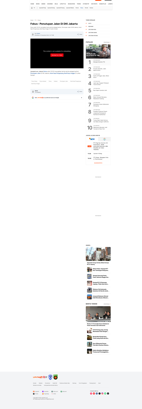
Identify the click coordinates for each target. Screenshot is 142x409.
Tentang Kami (92, 383)
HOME (32, 4)
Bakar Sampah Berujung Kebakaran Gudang (99, 97)
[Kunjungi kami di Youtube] (94, 393)
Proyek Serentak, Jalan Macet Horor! (99, 69)
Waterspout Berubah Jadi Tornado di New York (100, 128)
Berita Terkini (91, 304)
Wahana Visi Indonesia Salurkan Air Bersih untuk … (101, 290)
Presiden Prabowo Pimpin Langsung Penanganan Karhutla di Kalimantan (100, 113)
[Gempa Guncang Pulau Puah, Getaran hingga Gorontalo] (89, 276)
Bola (56, 4)
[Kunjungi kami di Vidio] (91, 393)
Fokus (81, 7)
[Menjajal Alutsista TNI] (98, 51)
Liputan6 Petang (60, 7)
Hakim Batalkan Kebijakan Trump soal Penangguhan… (101, 351)
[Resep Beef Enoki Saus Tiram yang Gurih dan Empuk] (89, 337)
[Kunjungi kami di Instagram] (102, 393)
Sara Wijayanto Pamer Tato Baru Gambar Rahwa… (101, 344)
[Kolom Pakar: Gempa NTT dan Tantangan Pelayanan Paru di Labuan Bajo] (89, 269)
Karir (99, 383)
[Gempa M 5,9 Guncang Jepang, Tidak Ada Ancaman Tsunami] (89, 283)
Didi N (38, 33)
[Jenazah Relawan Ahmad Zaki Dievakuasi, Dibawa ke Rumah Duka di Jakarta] (89, 296)
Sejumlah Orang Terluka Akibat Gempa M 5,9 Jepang (98, 263)
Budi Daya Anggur (69, 73)
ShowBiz (50, 4)
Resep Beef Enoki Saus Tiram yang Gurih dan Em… (101, 337)
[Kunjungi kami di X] (100, 393)
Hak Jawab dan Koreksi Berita (51, 385)
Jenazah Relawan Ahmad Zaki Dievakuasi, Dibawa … (101, 297)
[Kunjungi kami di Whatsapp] (105, 393)
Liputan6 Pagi (42, 7)
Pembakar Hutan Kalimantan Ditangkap (101, 105)
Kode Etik (55, 383)
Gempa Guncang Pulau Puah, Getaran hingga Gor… (101, 276)
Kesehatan (71, 4)
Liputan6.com (44, 397)
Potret (77, 7)
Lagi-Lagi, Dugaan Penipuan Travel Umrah (101, 83)
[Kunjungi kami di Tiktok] (108, 393)
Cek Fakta (94, 4)
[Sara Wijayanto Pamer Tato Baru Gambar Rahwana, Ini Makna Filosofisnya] (89, 344)
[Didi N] (33, 34)
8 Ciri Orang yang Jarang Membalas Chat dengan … (101, 330)
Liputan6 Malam (70, 7)
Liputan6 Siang (51, 7)
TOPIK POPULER (90, 20)
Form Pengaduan (83, 383)
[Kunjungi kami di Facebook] (97, 393)
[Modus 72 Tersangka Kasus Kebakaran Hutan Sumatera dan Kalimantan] (98, 314)
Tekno (79, 4)
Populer (89, 42)
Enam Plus (102, 4)
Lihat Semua (106, 42)
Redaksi (40, 383)
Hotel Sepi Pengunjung (56, 73)
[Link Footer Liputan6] (40, 377)
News (38, 4)
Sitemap (74, 383)
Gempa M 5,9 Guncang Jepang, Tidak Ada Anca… (101, 283)
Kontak (34, 383)
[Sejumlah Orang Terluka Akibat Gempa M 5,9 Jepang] (98, 254)
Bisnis (43, 4)
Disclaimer (47, 383)
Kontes (91, 7)
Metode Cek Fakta (37, 385)
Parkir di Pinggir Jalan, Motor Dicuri (101, 76)
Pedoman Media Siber (65, 383)
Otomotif (86, 4)
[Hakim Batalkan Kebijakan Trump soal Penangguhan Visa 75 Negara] (89, 351)
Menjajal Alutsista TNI (99, 62)
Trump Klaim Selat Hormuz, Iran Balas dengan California (101, 120)
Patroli (86, 7)
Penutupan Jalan (35, 73)
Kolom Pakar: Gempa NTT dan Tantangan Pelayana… (101, 269)
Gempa (88, 245)
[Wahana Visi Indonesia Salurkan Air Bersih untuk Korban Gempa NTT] (89, 290)
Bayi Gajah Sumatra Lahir (100, 90)
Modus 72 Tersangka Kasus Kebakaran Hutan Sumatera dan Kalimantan (98, 324)
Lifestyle (63, 4)
